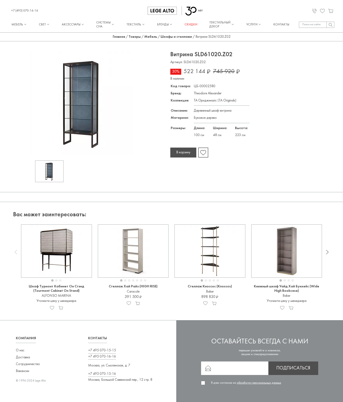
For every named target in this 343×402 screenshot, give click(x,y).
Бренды (163, 24)
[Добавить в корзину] (60, 308)
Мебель (17, 24)
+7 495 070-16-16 (102, 356)
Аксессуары (71, 24)
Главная (119, 37)
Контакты (281, 24)
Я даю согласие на (246, 383)
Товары (135, 37)
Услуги (251, 24)
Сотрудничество (28, 364)
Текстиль (133, 24)
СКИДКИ (191, 24)
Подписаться (293, 368)
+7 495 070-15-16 (102, 374)
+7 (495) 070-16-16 (24, 10)
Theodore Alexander (208, 93)
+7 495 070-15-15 (102, 350)
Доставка (23, 357)
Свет (42, 24)
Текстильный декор (219, 24)
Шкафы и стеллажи (176, 37)
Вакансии (22, 371)
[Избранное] (52, 308)
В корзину (183, 152)
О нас (20, 350)
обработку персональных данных (259, 383)
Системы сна (103, 24)
